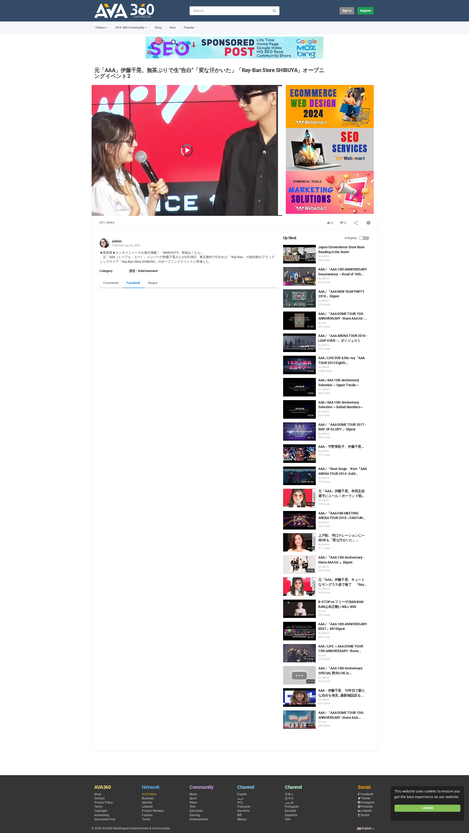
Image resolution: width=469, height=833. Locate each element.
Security (147, 802)
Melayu (242, 819)
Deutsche (243, 810)
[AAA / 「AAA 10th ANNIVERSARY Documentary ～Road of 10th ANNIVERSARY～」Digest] (299, 276)
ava (324, 322)
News (193, 802)
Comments (111, 283)
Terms (98, 806)
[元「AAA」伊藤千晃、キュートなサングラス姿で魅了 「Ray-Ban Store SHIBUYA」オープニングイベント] (299, 586)
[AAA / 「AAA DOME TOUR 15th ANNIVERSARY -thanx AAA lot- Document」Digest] (299, 321)
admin (117, 241)
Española (291, 815)
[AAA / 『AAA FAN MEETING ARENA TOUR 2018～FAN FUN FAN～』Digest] (299, 520)
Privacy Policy (103, 802)
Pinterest (367, 806)
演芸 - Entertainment (143, 271)
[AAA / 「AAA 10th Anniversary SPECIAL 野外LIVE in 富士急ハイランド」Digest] (299, 675)
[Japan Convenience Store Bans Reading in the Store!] (299, 254)
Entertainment (199, 819)
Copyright (100, 810)
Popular (189, 27)
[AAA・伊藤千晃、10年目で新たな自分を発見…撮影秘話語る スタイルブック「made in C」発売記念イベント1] (299, 697)
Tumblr (365, 815)
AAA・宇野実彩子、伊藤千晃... (341, 446)
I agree (427, 808)
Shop (158, 27)
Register (365, 10)
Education (196, 810)
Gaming (195, 815)
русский (290, 810)
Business (148, 798)
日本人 (289, 794)
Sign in (347, 10)
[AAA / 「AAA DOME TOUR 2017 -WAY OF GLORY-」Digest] (299, 431)
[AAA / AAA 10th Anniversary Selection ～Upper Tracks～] (299, 387)
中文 (240, 802)
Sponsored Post (104, 819)
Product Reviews (153, 810)
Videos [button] (100, 27)
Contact (99, 798)
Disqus (153, 283)
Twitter (365, 798)
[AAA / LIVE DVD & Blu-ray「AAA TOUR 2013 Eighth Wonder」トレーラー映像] (299, 365)
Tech (193, 806)
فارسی (289, 802)
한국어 (289, 798)
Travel (146, 819)
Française (243, 806)
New (173, 27)
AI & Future (149, 794)
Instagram (368, 802)
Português (291, 806)
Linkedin (366, 810)
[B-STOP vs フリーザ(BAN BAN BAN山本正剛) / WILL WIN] (299, 609)
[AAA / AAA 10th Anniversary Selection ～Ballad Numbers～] (299, 409)
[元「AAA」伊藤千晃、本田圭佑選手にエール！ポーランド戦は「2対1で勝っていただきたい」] (299, 498)
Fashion (147, 815)
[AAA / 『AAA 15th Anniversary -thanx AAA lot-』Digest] (299, 564)
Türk (287, 819)
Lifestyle (147, 806)
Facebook (133, 283)
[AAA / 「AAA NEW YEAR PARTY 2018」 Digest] (299, 298)
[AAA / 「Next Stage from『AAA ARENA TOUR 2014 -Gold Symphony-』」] (299, 476)
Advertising (101, 815)
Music (193, 794)
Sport (193, 798)
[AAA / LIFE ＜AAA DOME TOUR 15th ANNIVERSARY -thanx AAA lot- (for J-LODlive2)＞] (299, 653)
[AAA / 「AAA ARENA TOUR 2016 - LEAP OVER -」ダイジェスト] (299, 342)
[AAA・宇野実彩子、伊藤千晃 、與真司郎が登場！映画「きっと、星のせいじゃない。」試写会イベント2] (299, 453)
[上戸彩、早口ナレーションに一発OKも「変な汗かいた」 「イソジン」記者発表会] (299, 542)
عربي (240, 798)
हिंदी (239, 815)
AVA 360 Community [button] (129, 27)
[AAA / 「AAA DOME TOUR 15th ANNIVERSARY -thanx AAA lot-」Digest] (299, 719)
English (242, 794)
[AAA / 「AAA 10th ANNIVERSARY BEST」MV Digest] (299, 631)
